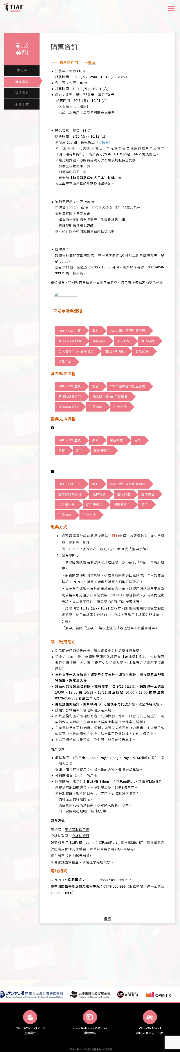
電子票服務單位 (77, 829)
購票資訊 (22, 82)
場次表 (22, 71)
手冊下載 (22, 104)
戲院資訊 (22, 93)
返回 (107, 918)
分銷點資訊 (80, 836)
